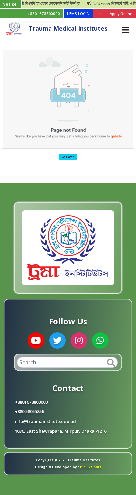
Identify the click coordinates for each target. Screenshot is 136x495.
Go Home (68, 157)
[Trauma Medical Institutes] (14, 28)
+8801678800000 (44, 13)
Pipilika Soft (90, 467)
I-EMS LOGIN (78, 13)
